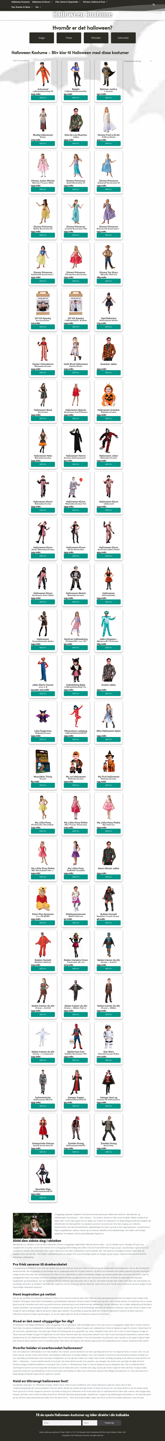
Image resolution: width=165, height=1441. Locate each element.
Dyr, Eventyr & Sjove (21, 7)
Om (37, 7)
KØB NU (42, 98)
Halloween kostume (82, 14)
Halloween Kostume (82, 1435)
